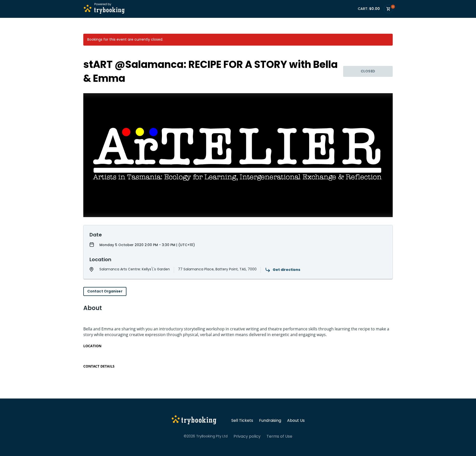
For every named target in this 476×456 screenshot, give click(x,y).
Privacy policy (247, 436)
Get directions (286, 269)
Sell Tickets (242, 420)
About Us (296, 420)
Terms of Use (279, 436)
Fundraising (270, 420)
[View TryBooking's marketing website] (194, 420)
